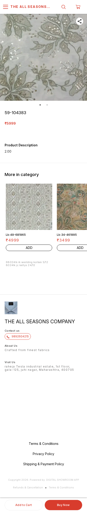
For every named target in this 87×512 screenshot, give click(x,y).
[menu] (5, 6)
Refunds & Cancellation (28, 487)
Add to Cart (23, 505)
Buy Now (63, 505)
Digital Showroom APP (62, 479)
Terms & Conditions (61, 487)
